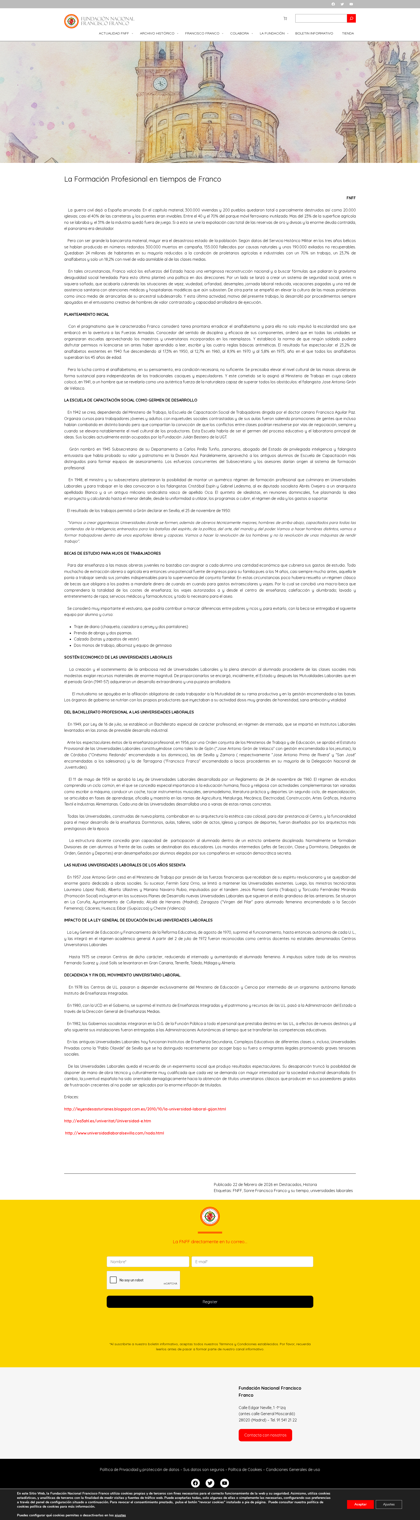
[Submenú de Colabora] (252, 33)
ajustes (120, 1515)
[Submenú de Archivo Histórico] (177, 33)
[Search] (351, 18)
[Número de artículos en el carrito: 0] (285, 18)
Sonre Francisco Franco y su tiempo (276, 1190)
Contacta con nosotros (265, 1435)
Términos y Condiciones (238, 1344)
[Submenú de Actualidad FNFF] (132, 33)
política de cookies (44, 1506)
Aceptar (360, 1504)
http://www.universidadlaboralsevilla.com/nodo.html (114, 1133)
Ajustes (389, 1504)
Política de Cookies (245, 1469)
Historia (310, 1184)
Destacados (290, 1184)
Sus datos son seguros (203, 1469)
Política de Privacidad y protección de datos (139, 1469)
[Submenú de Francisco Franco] (222, 33)
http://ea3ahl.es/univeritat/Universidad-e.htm (107, 1120)
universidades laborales (331, 1190)
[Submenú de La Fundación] (288, 33)
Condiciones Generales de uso (293, 1469)
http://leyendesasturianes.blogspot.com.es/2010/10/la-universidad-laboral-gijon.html (145, 1109)
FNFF (237, 1190)
